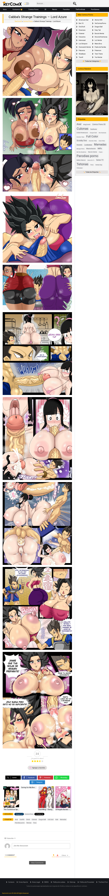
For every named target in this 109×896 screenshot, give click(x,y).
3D (45, 9)
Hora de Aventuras (101, 37)
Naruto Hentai (92, 152)
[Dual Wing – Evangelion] (46, 807)
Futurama (82, 37)
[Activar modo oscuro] (26, 3)
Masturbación (91, 148)
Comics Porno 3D (98, 124)
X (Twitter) (39, 814)
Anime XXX (98, 20)
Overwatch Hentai (85, 47)
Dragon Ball (42, 819)
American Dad (83, 20)
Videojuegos (80, 168)
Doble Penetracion (82, 132)
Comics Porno (33, 9)
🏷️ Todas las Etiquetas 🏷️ (92, 172)
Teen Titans (99, 54)
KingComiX (86, 124)
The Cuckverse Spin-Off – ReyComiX (11, 809)
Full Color (51, 819)
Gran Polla (102, 141)
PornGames (95, 9)
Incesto (79, 145)
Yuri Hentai (98, 57)
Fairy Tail (98, 30)
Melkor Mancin (81, 160)
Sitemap (72, 882)
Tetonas (28, 823)
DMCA (46, 882)
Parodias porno (19, 823)
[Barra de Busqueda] (74, 4)
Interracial (82, 40)
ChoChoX (82, 27)
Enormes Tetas (80, 137)
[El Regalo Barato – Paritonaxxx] (63, 807)
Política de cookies (59, 882)
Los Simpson (83, 44)
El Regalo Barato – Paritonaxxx (63, 809)
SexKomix (93, 129)
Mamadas (63, 819)
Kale (56, 819)
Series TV (99, 160)
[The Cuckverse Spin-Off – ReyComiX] (11, 807)
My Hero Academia (81, 152)
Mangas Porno (80, 148)
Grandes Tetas (93, 141)
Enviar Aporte (23, 882)
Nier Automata (102, 132)
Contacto (11, 882)
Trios (34, 823)
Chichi (28, 819)
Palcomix (82, 50)
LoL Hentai (98, 40)
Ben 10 (81, 23)
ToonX (81, 57)
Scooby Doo (82, 140)
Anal (16, 819)
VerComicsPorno (100, 23)
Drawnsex (82, 30)
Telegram (18, 814)
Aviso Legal (36, 882)
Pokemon (98, 50)
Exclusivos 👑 (17, 9)
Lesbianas (88, 145)
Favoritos (66, 9)
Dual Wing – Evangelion (46, 809)
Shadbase (82, 54)
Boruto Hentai (99, 33)
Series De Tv (91, 160)
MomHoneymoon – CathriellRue (92, 114)
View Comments (37, 863)
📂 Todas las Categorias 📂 (92, 61)
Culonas (34, 819)
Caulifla (22, 819)
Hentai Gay (98, 165)
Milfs (100, 148)
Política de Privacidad (87, 882)
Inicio (5, 9)
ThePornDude (80, 9)
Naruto (54, 9)
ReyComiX (18, 21)
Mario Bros (98, 44)
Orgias (100, 152)
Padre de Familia (100, 47)
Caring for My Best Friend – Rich (29, 787)
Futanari (81, 33)
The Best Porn (103, 882)
